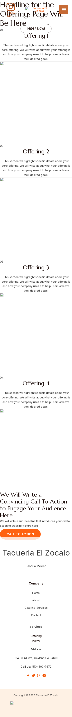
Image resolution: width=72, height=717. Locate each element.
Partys (36, 640)
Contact (36, 615)
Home (36, 592)
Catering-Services (36, 607)
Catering (36, 636)
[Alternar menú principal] (63, 9)
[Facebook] (28, 675)
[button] (36, 28)
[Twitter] (33, 675)
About (36, 600)
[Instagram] (39, 675)
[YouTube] (44, 675)
